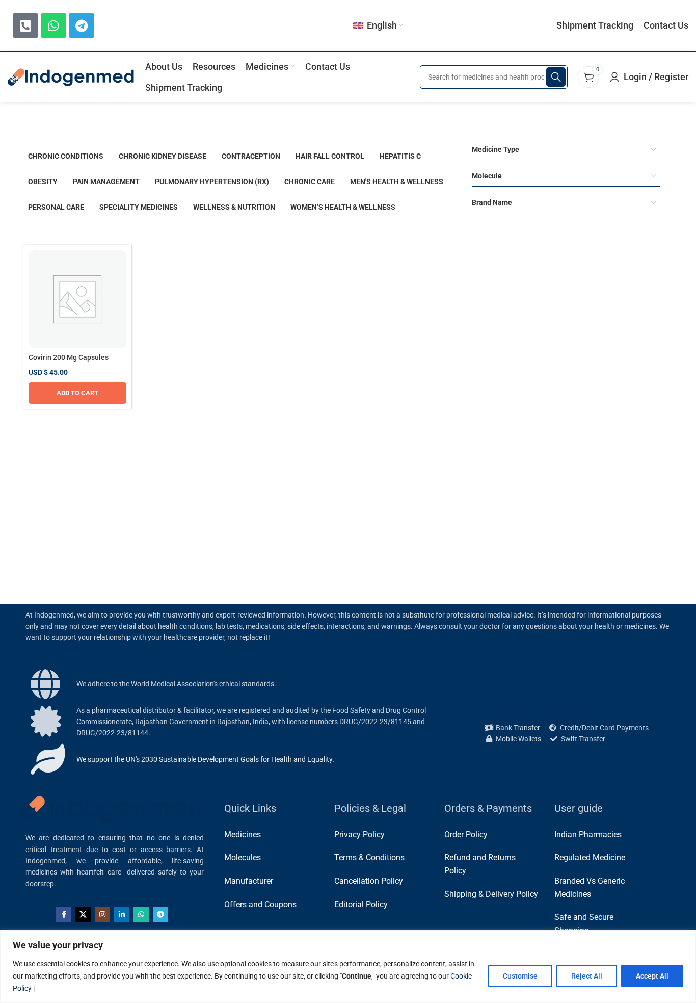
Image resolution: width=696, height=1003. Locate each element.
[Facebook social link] (63, 914)
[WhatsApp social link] (141, 914)
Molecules (242, 857)
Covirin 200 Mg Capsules (69, 357)
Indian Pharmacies (588, 834)
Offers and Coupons (260, 904)
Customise (520, 976)
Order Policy (466, 834)
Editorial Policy (361, 904)
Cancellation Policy (368, 881)
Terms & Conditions (369, 857)
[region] (348, 966)
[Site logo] (71, 76)
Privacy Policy (359, 834)
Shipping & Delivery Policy (491, 894)
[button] (77, 393)
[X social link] (83, 914)
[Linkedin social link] (121, 914)
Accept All (652, 976)
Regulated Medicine (589, 857)
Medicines (242, 834)
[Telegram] (81, 25)
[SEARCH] (556, 77)
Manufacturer (248, 881)
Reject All (586, 976)
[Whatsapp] (53, 25)
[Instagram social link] (102, 914)
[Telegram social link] (160, 914)
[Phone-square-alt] (25, 25)
